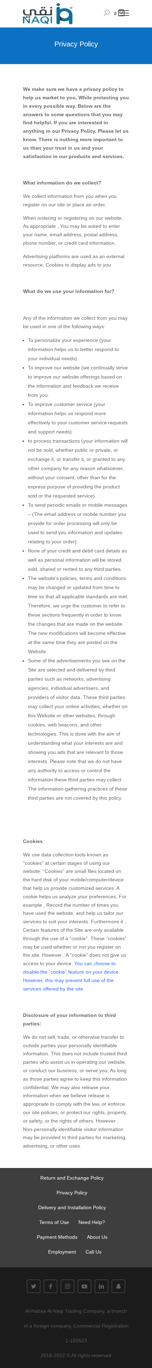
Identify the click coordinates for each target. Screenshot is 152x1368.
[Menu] (124, 14)
